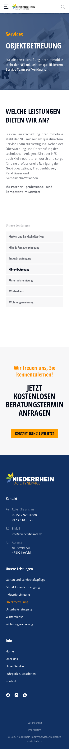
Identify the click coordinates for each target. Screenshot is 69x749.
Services (14, 34)
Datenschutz (34, 722)
